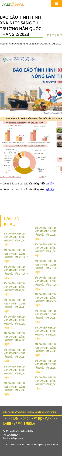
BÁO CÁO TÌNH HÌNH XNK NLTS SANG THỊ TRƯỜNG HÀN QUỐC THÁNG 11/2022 (16, 270)
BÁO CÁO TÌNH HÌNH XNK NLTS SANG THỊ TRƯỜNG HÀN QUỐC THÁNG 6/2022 (15, 337)
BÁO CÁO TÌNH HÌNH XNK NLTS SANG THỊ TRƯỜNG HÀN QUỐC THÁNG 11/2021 (47, 281)
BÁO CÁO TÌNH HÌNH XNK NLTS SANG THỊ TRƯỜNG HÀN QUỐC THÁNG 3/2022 (15, 387)
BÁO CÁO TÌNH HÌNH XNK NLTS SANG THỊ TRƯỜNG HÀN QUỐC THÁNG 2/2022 (46, 232)
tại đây (50, 183)
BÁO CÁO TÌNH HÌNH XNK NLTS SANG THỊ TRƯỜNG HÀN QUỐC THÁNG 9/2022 (15, 287)
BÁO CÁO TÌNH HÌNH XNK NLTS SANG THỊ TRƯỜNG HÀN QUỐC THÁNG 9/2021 (46, 315)
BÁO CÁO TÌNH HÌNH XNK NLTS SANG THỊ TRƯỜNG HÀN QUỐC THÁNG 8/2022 (15, 304)
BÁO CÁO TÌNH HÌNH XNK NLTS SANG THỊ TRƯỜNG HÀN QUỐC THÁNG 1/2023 (15, 237)
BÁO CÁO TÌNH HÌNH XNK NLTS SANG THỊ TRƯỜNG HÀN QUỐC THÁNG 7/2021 (46, 348)
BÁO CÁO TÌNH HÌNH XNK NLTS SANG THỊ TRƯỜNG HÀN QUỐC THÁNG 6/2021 (46, 365)
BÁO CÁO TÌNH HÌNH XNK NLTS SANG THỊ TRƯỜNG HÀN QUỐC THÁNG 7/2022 (15, 320)
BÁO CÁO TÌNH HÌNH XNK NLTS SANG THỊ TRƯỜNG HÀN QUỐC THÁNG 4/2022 (15, 370)
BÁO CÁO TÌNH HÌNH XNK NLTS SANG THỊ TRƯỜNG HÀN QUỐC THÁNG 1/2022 (46, 248)
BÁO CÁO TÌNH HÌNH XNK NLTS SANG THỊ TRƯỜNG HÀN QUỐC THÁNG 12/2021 (47, 265)
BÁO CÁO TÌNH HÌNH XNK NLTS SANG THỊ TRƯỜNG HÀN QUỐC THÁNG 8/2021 (46, 331)
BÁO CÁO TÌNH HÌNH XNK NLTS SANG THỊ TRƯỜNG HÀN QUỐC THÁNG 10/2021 (47, 298)
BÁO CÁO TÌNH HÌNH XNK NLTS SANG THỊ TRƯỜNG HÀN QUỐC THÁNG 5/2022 (15, 354)
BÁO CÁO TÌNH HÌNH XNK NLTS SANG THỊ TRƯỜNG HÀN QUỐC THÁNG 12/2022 (16, 254)
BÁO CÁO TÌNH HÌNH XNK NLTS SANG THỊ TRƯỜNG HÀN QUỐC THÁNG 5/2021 (46, 381)
